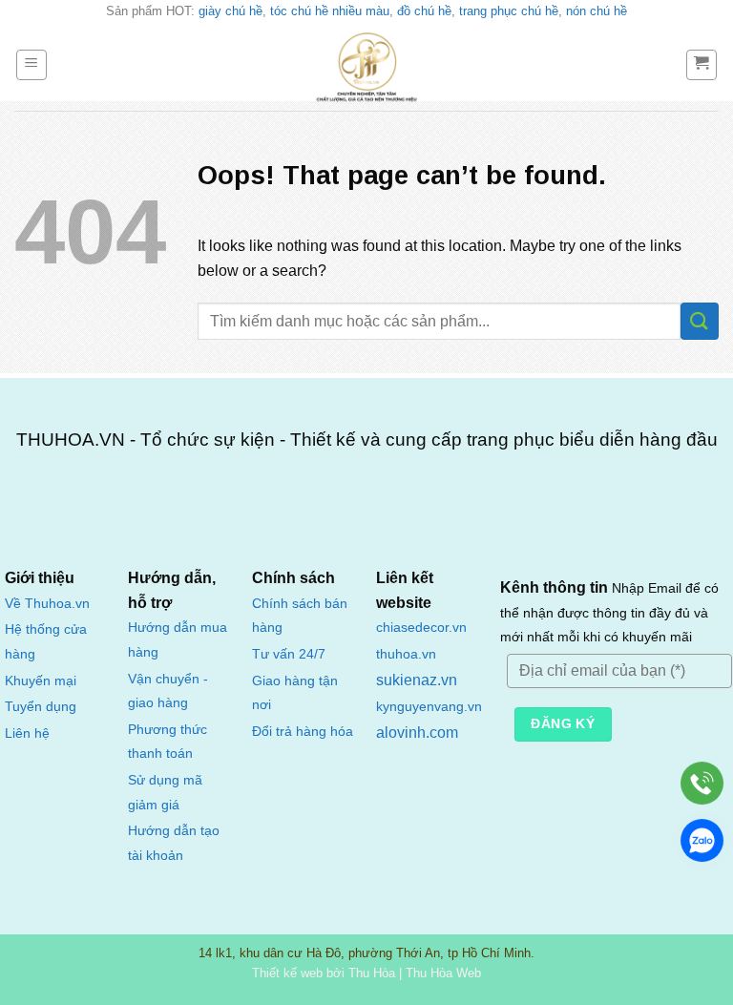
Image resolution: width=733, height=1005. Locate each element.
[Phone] (702, 783)
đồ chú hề (424, 11)
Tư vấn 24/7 (288, 654)
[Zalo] (702, 840)
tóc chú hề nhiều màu (329, 11)
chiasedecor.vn (421, 627)
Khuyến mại (40, 681)
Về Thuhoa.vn (47, 604)
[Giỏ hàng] (702, 65)
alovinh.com (417, 732)
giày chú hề (230, 11)
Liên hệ (27, 733)
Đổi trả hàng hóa (302, 731)
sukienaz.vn (416, 680)
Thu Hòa (371, 973)
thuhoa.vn (406, 654)
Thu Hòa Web (443, 973)
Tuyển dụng (40, 707)
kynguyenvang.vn (429, 707)
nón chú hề (596, 11)
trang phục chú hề (508, 11)
